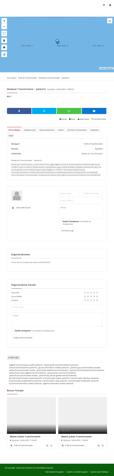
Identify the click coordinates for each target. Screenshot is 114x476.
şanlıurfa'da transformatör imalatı (23, 375)
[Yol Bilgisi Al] (4, 54)
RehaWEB (40, 468)
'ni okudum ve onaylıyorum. (76, 222)
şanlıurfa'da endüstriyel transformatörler (87, 370)
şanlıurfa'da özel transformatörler (61, 373)
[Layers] (109, 20)
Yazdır (64, 119)
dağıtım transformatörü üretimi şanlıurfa (26, 365)
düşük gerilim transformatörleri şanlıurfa (61, 365)
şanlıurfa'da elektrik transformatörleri (52, 370)
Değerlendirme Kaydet (22, 337)
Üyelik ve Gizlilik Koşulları (77, 472)
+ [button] (4, 21)
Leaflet (102, 68)
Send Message (67, 230)
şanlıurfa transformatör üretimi (22, 370)
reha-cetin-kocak (23, 207)
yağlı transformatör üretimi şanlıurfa (58, 383)
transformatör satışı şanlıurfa (55, 381)
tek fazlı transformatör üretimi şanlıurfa (25, 378)
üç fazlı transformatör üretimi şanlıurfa (25, 383)
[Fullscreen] (4, 33)
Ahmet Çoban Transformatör (25, 436)
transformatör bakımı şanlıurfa (56, 378)
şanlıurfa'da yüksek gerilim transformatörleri (57, 375)
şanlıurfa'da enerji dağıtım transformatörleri (27, 373)
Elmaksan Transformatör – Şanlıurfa (54, 78)
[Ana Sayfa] (4, 47)
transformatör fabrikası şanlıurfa (84, 378)
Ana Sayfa (11, 78)
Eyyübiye (99, 148)
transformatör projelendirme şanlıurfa (25, 381)
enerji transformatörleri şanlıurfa (23, 367)
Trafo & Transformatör (27, 78)
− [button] (4, 26)
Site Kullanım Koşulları (54, 472)
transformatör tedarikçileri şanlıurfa (83, 381)
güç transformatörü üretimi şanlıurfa (53, 367)
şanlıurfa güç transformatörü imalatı (85, 367)
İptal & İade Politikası (99, 472)
